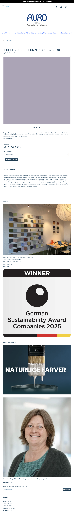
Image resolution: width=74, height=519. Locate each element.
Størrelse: (9, 152)
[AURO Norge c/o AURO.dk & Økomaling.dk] (37, 18)
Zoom (37, 128)
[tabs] (56, 7)
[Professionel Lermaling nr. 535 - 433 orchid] (37, 90)
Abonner (66, 489)
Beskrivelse (9, 169)
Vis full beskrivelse (8, 138)
